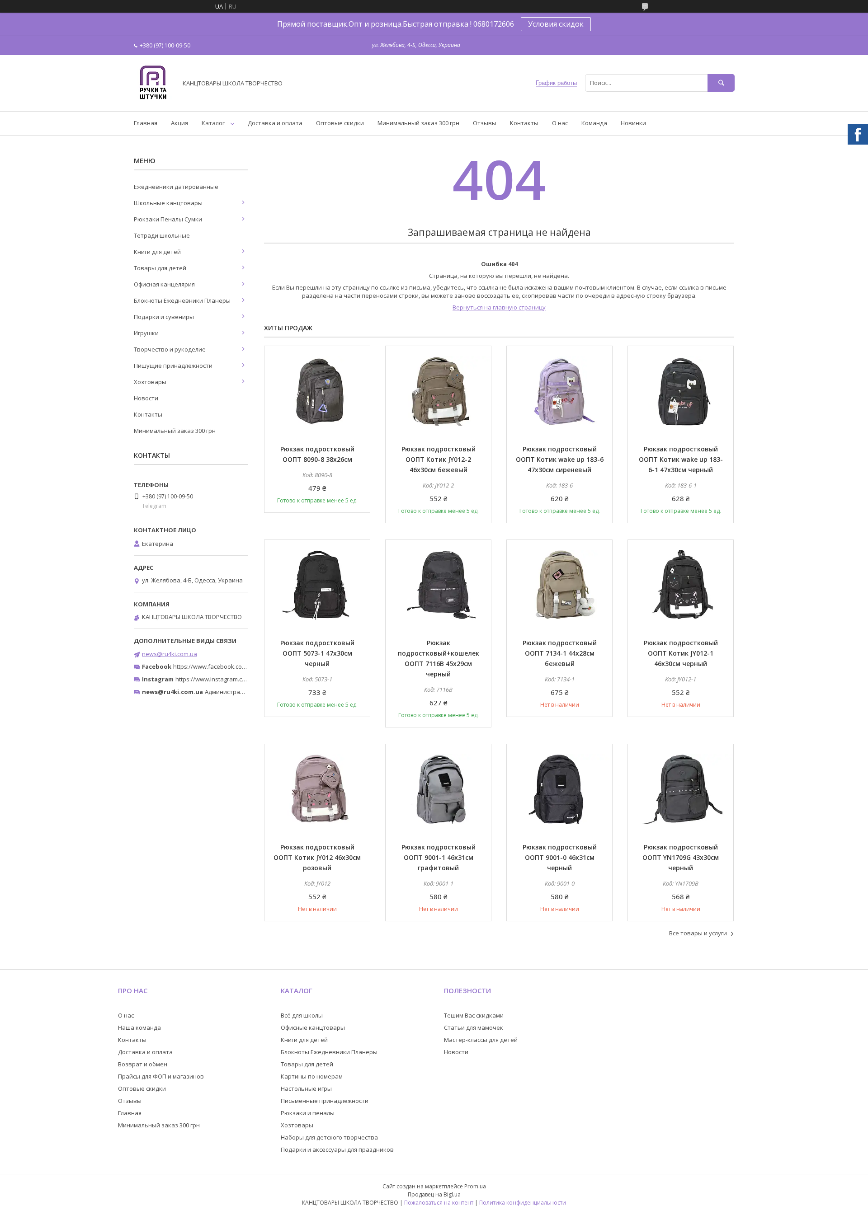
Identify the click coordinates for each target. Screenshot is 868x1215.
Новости (146, 398)
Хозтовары (150, 382)
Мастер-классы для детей (481, 1040)
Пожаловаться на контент (438, 1202)
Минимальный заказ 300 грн (418, 123)
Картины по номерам (312, 1076)
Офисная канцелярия (164, 284)
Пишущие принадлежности (173, 365)
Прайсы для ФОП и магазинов (161, 1076)
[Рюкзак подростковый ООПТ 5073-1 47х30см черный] (317, 585)
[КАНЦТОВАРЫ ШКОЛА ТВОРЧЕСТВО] (153, 99)
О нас (560, 123)
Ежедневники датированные (176, 187)
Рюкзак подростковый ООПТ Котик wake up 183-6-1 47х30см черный (681, 459)
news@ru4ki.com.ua (169, 653)
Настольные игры (306, 1088)
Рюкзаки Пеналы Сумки (168, 219)
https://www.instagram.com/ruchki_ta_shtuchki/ (240, 679)
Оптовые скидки (340, 123)
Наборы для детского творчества (329, 1137)
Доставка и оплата (275, 123)
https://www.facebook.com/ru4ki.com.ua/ (229, 666)
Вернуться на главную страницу (499, 307)
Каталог (213, 123)
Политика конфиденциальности (522, 1202)
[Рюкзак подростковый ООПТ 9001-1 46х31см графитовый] (438, 789)
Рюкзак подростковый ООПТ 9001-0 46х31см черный (560, 857)
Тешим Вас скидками (474, 1015)
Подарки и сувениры (164, 317)
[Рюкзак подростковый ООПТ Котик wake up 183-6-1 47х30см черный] (680, 391)
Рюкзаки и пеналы (308, 1113)
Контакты (524, 123)
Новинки (633, 123)
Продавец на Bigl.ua (434, 1194)
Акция (179, 123)
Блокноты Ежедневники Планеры (182, 300)
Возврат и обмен (142, 1064)
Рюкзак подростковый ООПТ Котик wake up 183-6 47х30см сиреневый (560, 459)
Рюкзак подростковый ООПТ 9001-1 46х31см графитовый (438, 857)
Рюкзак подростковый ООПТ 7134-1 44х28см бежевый (560, 653)
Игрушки (146, 333)
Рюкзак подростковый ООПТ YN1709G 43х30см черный (680, 857)
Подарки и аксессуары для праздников (337, 1149)
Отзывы (484, 123)
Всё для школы (302, 1015)
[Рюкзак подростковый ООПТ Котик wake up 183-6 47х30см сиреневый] (559, 391)
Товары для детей (160, 268)
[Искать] (721, 83)
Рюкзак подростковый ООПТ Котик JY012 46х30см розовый (317, 857)
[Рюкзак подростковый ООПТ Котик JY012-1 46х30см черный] (680, 585)
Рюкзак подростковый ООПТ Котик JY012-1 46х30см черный (681, 653)
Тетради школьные (162, 235)
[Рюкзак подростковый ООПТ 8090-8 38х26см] (317, 391)
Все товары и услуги (698, 933)
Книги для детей (157, 252)
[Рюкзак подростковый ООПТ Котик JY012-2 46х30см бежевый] (438, 391)
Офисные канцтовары (313, 1027)
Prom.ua (475, 1186)
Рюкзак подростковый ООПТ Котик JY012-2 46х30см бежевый (438, 459)
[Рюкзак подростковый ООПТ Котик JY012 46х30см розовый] (317, 789)
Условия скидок (556, 24)
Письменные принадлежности (324, 1101)
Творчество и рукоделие (170, 349)
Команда (594, 123)
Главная (145, 123)
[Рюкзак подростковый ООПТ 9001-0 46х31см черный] (559, 789)
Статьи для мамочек (473, 1027)
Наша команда (139, 1027)
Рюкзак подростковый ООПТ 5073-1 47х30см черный (317, 653)
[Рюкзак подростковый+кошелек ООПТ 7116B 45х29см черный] (438, 585)
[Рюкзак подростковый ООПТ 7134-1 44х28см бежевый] (559, 585)
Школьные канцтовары (168, 203)
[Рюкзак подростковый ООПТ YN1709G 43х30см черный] (680, 789)
